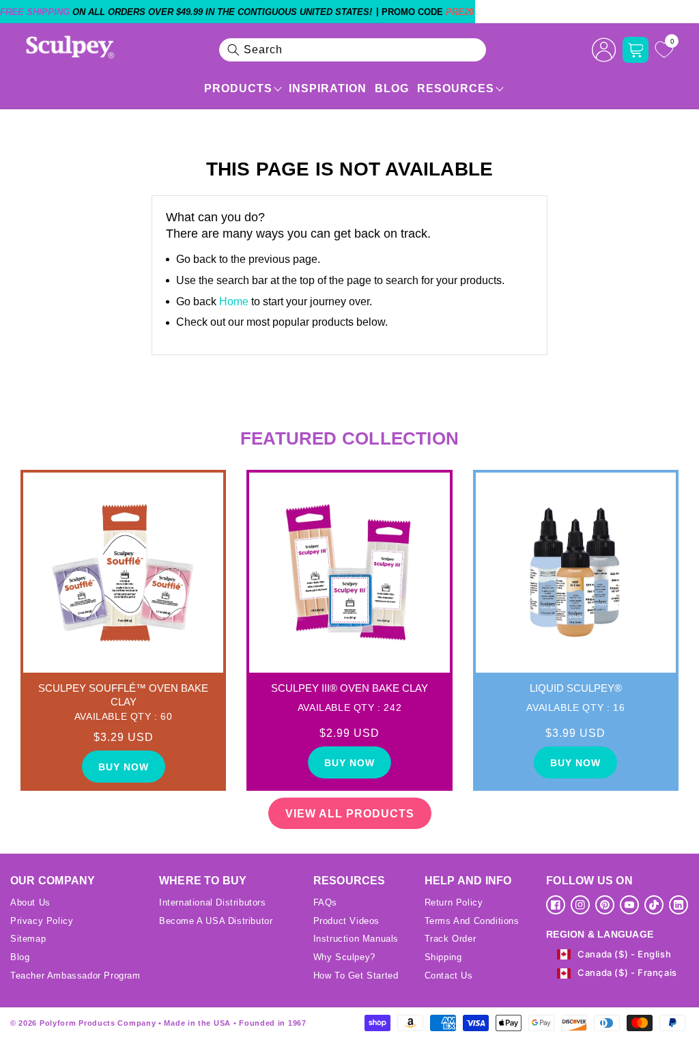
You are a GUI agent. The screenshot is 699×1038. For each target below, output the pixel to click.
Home (233, 301)
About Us (30, 902)
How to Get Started (356, 975)
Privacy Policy (41, 921)
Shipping (443, 957)
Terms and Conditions (472, 921)
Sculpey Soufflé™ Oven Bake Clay (123, 694)
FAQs (325, 902)
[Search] (233, 50)
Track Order (450, 939)
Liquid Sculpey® (576, 688)
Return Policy (454, 902)
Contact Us (449, 975)
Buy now (123, 766)
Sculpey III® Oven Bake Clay (349, 688)
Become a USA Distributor (215, 921)
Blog (392, 88)
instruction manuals (356, 939)
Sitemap (28, 939)
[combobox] (353, 49)
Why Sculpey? (344, 957)
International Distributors (212, 902)
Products (238, 88)
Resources (455, 88)
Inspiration (328, 88)
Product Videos (346, 921)
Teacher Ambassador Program (75, 975)
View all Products (349, 813)
